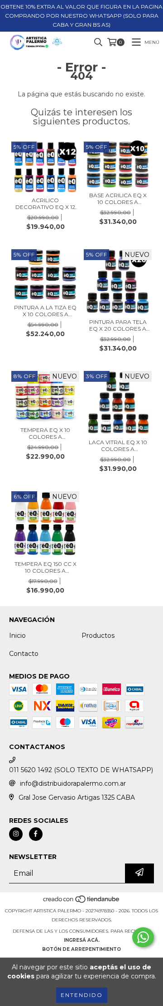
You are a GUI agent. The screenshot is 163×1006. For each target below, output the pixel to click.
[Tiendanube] (81, 902)
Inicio (17, 635)
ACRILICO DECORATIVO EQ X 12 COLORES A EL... (45, 203)
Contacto (23, 654)
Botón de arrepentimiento (81, 949)
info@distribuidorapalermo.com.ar (73, 783)
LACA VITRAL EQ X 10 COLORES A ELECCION (118, 445)
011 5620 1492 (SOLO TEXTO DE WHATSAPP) (81, 770)
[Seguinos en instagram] (16, 834)
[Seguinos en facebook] (36, 834)
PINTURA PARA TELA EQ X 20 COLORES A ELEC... (118, 325)
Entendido (82, 995)
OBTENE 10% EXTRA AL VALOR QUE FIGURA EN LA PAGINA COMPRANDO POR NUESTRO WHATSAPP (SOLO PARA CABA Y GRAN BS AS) (81, 15)
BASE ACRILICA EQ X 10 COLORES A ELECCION (118, 198)
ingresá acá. (82, 940)
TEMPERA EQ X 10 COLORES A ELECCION (45, 433)
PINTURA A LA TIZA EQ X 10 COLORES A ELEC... (45, 311)
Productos (98, 635)
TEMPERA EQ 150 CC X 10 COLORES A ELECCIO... (45, 567)
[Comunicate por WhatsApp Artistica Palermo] (143, 937)
